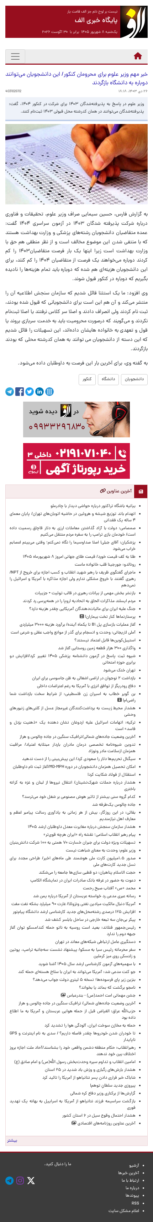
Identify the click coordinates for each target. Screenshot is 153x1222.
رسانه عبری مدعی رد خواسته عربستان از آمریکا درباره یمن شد (84, 896)
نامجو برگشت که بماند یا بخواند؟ (107, 988)
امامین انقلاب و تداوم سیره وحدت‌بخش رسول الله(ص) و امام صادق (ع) (75, 1062)
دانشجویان (134, 379)
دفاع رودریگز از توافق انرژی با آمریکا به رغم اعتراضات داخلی (86, 686)
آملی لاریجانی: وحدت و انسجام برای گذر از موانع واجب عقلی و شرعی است (73, 633)
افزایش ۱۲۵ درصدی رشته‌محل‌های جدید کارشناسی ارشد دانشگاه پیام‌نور (73, 912)
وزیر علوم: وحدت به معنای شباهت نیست (101, 851)
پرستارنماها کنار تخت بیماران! (110, 617)
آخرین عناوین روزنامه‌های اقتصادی (106, 1124)
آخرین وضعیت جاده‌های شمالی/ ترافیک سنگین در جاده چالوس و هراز (77, 1003)
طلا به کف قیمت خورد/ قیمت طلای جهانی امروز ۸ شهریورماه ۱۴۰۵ (78, 557)
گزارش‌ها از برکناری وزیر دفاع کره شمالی (103, 1094)
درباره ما (132, 1188)
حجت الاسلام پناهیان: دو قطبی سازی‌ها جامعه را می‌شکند (87, 873)
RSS (135, 1204)
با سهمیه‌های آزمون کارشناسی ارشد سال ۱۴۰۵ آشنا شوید (87, 964)
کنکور (87, 379)
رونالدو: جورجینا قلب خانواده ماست (105, 565)
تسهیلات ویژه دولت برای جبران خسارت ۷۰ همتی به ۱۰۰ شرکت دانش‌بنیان (73, 843)
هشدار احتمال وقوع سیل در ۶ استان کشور (99, 1116)
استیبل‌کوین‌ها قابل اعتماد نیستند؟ (105, 640)
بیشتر (12, 1141)
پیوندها (132, 1196)
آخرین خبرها (128, 1173)
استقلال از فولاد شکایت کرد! (112, 775)
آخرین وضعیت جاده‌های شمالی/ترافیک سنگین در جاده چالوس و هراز (78, 737)
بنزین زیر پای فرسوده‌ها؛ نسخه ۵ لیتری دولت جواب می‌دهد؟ (84, 980)
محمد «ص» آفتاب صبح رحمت (109, 888)
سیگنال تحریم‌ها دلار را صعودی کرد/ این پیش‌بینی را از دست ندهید (79, 759)
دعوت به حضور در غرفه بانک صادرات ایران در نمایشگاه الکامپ (83, 881)
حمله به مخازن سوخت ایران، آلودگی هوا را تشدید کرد (90, 1026)
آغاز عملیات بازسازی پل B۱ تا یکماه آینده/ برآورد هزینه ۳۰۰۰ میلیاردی (78, 625)
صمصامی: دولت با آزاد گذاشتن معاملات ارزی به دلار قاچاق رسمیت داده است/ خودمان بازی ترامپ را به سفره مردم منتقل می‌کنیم (73, 531)
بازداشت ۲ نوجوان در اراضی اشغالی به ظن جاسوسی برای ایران (84, 678)
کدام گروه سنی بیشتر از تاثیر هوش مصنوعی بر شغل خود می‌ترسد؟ (79, 797)
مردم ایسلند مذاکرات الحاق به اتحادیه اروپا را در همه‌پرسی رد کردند (78, 601)
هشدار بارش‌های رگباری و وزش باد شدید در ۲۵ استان (90, 1070)
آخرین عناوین (119, 491)
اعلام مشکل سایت (124, 1211)
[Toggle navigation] (15, 56)
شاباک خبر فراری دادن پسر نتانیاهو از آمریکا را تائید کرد (89, 1078)
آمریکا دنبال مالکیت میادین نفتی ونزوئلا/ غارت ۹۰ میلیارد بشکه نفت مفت (73, 904)
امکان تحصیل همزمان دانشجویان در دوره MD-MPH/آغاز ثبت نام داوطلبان (74, 767)
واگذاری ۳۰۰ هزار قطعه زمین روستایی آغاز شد (97, 648)
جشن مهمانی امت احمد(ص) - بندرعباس (101, 996)
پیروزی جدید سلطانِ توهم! (113, 1086)
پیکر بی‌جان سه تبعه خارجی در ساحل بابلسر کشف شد (90, 920)
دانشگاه (108, 379)
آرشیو (134, 1166)
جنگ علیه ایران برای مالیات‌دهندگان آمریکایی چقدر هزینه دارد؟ (82, 609)
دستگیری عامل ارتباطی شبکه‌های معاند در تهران (95, 942)
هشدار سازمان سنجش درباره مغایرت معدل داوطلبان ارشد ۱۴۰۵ (82, 827)
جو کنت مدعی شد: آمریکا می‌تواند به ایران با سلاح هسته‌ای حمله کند (77, 972)
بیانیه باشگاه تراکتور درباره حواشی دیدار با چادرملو (92, 506)
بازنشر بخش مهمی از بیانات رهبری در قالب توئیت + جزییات (85, 593)
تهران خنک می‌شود (119, 670)
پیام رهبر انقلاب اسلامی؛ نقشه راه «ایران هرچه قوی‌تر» (89, 835)
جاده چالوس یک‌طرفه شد (114, 805)
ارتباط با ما (130, 1181)
